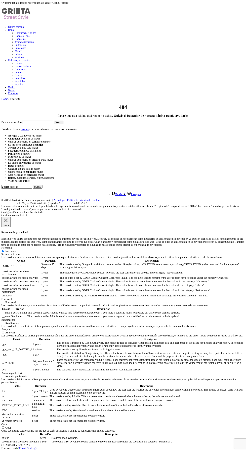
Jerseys (12, 147)
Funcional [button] (6, 299)
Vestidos (19, 57)
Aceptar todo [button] (36, 212)
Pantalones (20, 48)
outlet (26, 180)
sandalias (32, 174)
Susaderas (14, 150)
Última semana (16, 26)
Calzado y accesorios (19, 60)
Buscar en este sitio (11, 122)
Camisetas (20, 39)
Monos (18, 51)
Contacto (13, 93)
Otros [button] (4, 424)
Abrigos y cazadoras (19, 135)
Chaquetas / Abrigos (25, 32)
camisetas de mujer (32, 144)
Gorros (18, 75)
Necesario (10, 251)
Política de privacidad (78, 200)
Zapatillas (20, 81)
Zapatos (19, 84)
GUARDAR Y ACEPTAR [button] (15, 445)
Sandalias (20, 78)
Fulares (18, 72)
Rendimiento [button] (8, 319)
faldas (35, 159)
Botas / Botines (23, 66)
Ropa (11, 29)
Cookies (96, 200)
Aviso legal (59, 200)
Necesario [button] (6, 247)
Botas (11, 165)
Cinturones (20, 69)
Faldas (18, 54)
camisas (36, 141)
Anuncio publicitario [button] (12, 373)
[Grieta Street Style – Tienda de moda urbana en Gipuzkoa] (16, 19)
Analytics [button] (6, 329)
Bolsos (18, 63)
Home (4, 98)
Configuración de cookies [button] (14, 212)
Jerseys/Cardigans (24, 42)
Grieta (11, 90)
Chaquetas (14, 138)
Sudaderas (20, 45)
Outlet (11, 87)
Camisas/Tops (22, 35)
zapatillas (31, 171)
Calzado (12, 168)
